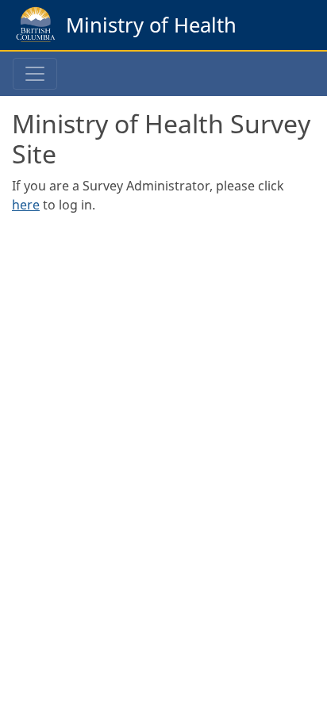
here (26, 204)
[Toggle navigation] (35, 74)
